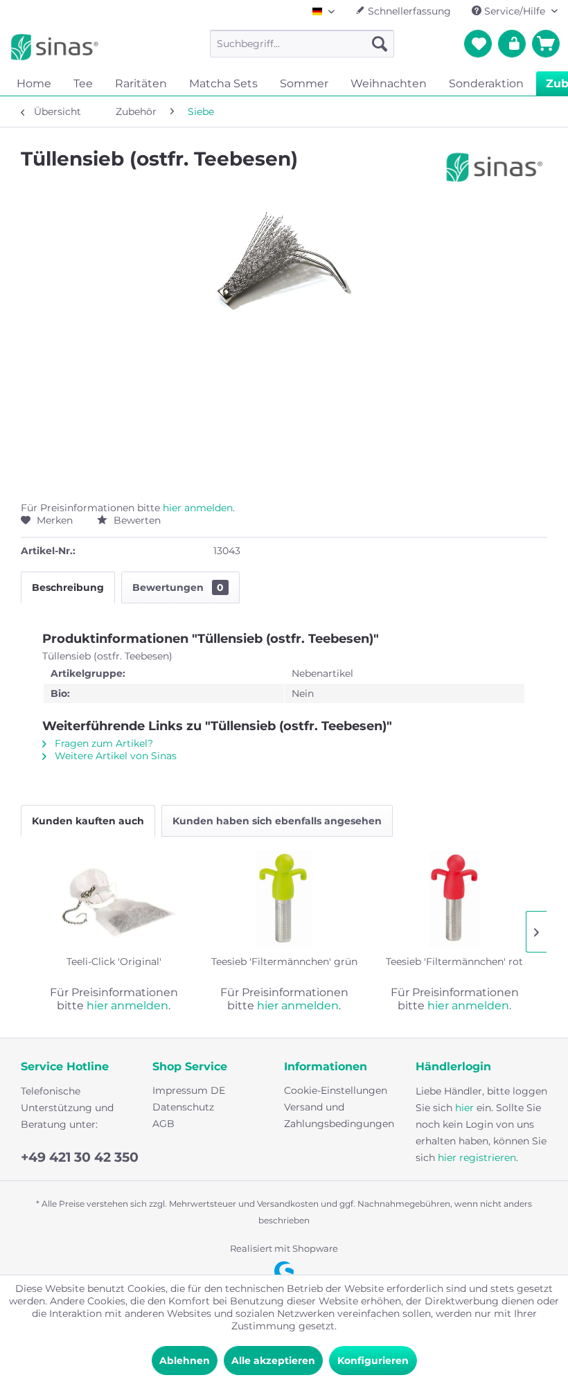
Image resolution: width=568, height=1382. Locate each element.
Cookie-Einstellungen (335, 1090)
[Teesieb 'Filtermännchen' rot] (454, 899)
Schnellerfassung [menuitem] (408, 11)
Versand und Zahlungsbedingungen (339, 1115)
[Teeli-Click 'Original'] (113, 899)
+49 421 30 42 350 (80, 1157)
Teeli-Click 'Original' (113, 961)
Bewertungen (178, 587)
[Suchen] (379, 43)
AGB (163, 1123)
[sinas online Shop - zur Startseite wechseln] (55, 47)
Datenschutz (183, 1107)
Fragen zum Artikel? (102, 743)
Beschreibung (68, 587)
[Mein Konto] (512, 43)
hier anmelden (198, 508)
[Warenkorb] (546, 43)
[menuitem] (302, 43)
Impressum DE (188, 1090)
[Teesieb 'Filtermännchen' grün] (284, 899)
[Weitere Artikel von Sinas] (494, 172)
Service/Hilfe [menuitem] (514, 11)
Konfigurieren (373, 1360)
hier (464, 1107)
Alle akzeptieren (273, 1360)
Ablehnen (184, 1360)
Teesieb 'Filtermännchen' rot (454, 961)
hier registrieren (477, 1157)
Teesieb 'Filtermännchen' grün (284, 961)
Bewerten (136, 520)
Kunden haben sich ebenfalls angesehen (277, 821)
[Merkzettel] (478, 43)
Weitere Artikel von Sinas (114, 756)
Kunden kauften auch (88, 821)
